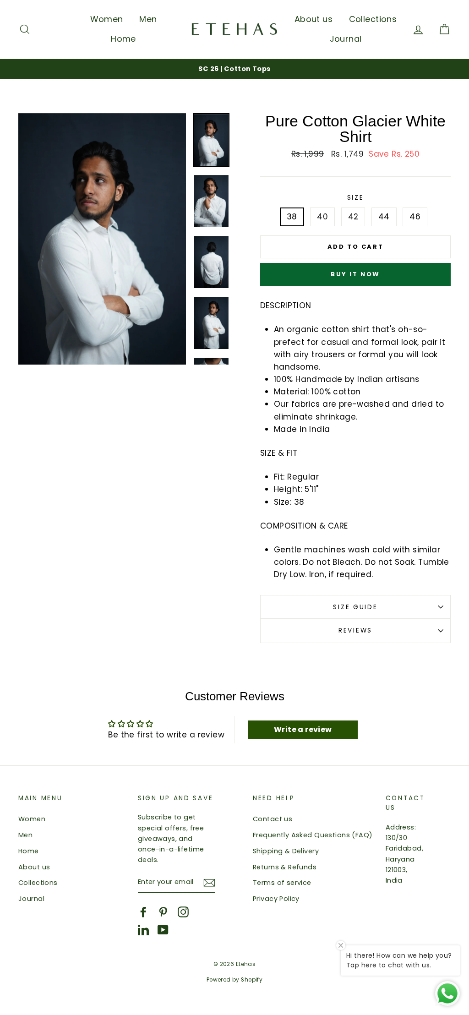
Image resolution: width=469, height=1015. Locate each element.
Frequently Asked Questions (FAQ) (313, 835)
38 (292, 216)
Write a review (303, 729)
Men (148, 19)
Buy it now (355, 274)
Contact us (272, 819)
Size (355, 197)
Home (123, 38)
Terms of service (282, 882)
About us (313, 19)
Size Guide (355, 607)
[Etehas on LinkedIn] (143, 929)
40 (322, 216)
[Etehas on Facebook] (143, 911)
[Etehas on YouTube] (163, 929)
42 (353, 216)
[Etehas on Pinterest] (163, 911)
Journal (346, 38)
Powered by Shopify (235, 979)
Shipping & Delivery (286, 851)
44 (384, 216)
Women (106, 19)
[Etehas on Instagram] (183, 911)
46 (414, 216)
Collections (373, 19)
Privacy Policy (276, 898)
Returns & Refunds (284, 867)
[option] (234, 69)
